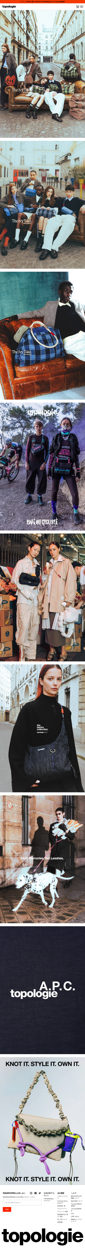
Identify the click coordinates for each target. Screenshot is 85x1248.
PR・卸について (62, 1219)
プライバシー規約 (62, 1211)
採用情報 (60, 1222)
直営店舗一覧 (61, 1206)
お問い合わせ (75, 1216)
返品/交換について (76, 1201)
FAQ (72, 1213)
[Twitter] (40, 1194)
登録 (7, 1209)
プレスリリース (62, 1208)
